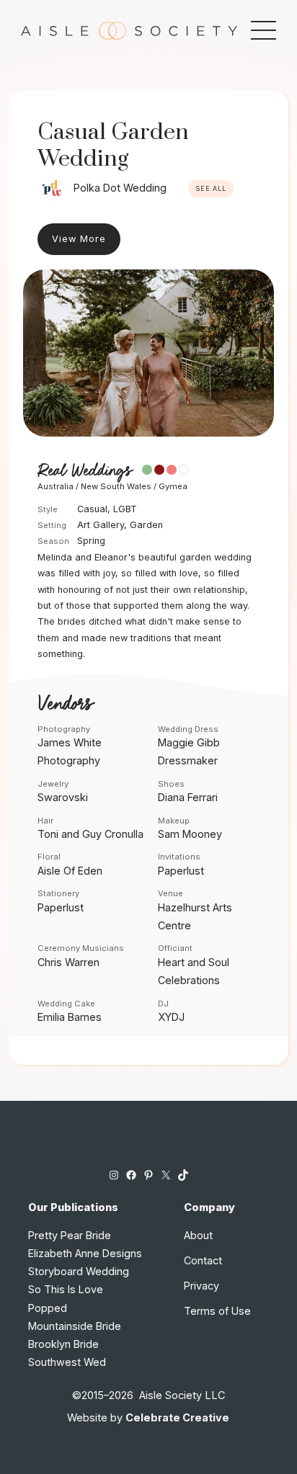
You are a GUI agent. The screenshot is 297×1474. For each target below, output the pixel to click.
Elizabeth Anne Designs (85, 1253)
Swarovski (62, 797)
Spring (91, 540)
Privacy (201, 1285)
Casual (92, 509)
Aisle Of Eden (69, 871)
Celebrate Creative (177, 1417)
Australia (55, 486)
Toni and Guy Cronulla (90, 834)
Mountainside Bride (74, 1326)
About (198, 1235)
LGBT (125, 509)
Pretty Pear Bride (69, 1235)
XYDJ (171, 1017)
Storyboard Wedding (78, 1271)
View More (79, 238)
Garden (146, 524)
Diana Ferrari (188, 797)
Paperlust (181, 871)
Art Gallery (100, 524)
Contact (203, 1260)
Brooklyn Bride (63, 1344)
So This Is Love (65, 1289)
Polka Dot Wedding (120, 188)
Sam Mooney (190, 834)
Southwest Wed (67, 1362)
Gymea (173, 486)
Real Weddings (84, 471)
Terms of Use (217, 1311)
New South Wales (116, 486)
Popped (47, 1308)
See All (210, 188)
